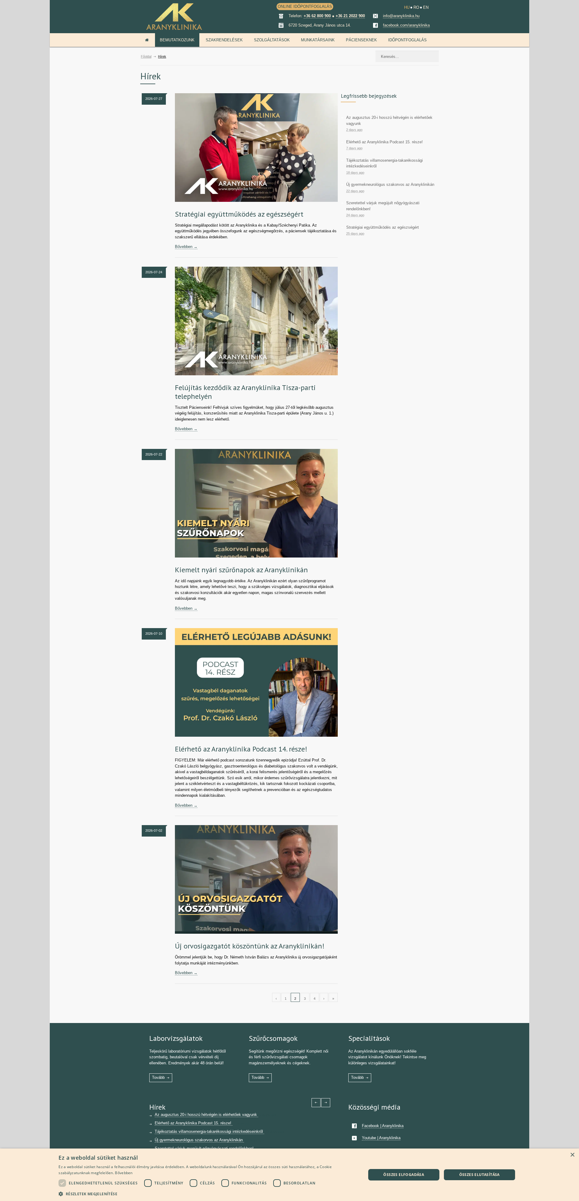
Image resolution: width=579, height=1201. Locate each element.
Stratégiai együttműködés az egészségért (239, 214)
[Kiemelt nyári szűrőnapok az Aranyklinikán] (256, 503)
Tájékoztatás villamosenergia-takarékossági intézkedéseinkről (209, 1131)
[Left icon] (316, 1102)
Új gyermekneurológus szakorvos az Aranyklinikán (390, 184)
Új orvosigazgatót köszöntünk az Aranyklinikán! (249, 946)
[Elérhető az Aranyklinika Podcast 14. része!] (256, 682)
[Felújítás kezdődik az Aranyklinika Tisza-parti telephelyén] (256, 321)
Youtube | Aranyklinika (381, 1138)
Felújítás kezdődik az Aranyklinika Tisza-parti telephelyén (245, 392)
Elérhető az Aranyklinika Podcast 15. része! (384, 142)
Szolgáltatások (272, 40)
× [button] (572, 1155)
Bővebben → (186, 246)
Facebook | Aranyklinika (382, 1125)
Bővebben (123, 1172)
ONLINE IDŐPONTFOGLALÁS (305, 6)
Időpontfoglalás (407, 40)
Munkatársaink (318, 40)
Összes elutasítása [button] (479, 1174)
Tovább (158, 1077)
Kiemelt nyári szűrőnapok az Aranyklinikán (241, 569)
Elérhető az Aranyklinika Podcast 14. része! (241, 749)
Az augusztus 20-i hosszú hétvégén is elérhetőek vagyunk (206, 1114)
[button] (208, 1193)
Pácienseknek (361, 40)
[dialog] (289, 1175)
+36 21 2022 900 (350, 16)
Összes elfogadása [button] (403, 1174)
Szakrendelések (224, 40)
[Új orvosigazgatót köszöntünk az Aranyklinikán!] (256, 879)
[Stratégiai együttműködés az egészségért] (256, 147)
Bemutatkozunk (177, 40)
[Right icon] (325, 1102)
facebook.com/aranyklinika (406, 25)
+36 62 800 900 (317, 16)
